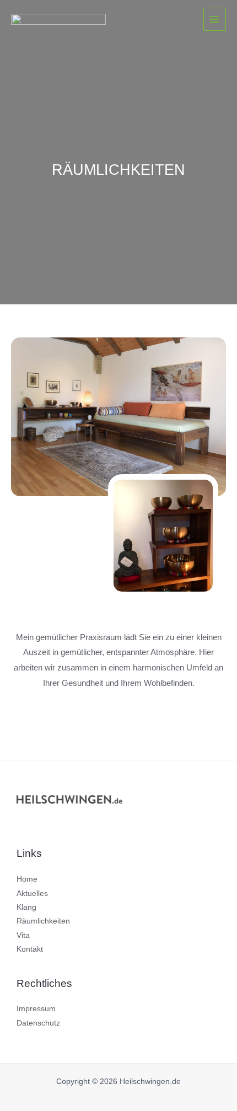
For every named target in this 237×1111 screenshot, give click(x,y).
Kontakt (30, 949)
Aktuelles (32, 893)
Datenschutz (38, 1023)
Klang (26, 907)
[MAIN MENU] (214, 19)
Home (27, 879)
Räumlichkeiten (43, 921)
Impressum (36, 1009)
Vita (23, 935)
